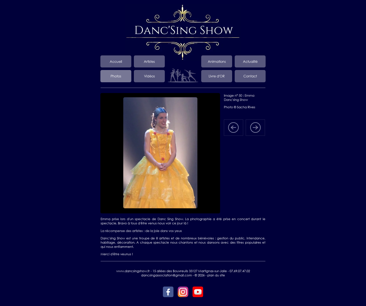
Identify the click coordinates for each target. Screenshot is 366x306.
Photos (116, 76)
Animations (217, 61)
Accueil (116, 61)
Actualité (250, 61)
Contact (250, 76)
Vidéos (149, 76)
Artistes (149, 61)
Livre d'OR (217, 76)
